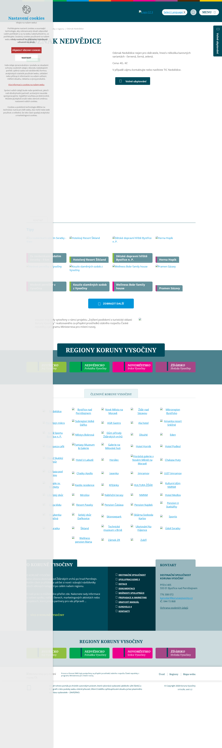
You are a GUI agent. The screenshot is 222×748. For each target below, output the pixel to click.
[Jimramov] (142, 473)
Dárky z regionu (57, 28)
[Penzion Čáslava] (112, 505)
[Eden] (171, 435)
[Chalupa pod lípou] (54, 473)
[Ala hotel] (142, 423)
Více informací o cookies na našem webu (26, 84)
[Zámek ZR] (112, 540)
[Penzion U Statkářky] (171, 504)
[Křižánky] (112, 485)
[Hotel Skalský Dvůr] (54, 460)
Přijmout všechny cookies (26, 50)
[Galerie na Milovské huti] (112, 446)
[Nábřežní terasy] (112, 495)
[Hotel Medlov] (171, 495)
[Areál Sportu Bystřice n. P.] (54, 434)
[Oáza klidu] (54, 505)
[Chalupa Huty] (171, 460)
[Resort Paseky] (83, 505)
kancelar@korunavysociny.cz (176, 598)
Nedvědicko (95, 653)
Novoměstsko (139, 653)
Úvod (162, 674)
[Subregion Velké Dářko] (83, 423)
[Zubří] (142, 540)
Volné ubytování (135, 81)
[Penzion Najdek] (142, 505)
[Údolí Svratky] (171, 528)
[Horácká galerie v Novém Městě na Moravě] (142, 459)
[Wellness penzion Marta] (83, 540)
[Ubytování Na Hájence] (142, 528)
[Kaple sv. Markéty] (54, 485)
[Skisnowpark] (112, 516)
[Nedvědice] (54, 411)
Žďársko (181, 653)
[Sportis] (171, 516)
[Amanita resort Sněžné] (171, 423)
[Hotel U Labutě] (83, 460)
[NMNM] (142, 495)
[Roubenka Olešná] (54, 516)
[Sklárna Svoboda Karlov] (142, 516)
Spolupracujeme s (129, 579)
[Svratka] (54, 528)
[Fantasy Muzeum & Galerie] (83, 446)
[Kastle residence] (83, 485)
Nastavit (26, 57)
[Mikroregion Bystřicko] (171, 411)
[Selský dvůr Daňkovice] (83, 516)
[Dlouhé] (142, 435)
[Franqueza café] (54, 446)
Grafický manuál (129, 602)
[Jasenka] (112, 473)
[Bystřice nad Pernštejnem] (83, 411)
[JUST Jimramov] (171, 473)
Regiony (173, 674)
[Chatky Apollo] (83, 473)
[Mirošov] (83, 495)
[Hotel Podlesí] (171, 446)
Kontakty (124, 611)
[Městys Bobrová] (83, 435)
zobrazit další (113, 303)
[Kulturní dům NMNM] (171, 485)
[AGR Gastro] (112, 423)
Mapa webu (189, 674)
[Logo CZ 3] (146, 12)
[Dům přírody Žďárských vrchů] (112, 434)
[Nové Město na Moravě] (112, 411)
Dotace (123, 583)
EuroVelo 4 (125, 606)
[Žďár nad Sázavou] (142, 411)
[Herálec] (112, 460)
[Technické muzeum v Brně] (112, 528)
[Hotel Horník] (142, 446)
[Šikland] (83, 528)
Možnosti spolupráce (131, 593)
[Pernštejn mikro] (54, 423)
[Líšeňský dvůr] (54, 495)
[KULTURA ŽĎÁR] (142, 485)
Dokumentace (127, 588)
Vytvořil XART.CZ (185, 689)
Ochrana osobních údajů (174, 607)
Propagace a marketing (133, 597)
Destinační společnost (132, 574)
